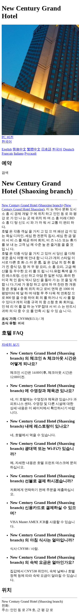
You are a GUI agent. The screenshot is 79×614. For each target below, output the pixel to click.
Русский (30, 153)
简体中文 (19, 149)
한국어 (7, 141)
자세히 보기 (10, 344)
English (7, 149)
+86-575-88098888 (23, 605)
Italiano (19, 153)
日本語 (46, 149)
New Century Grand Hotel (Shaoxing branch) (32, 205)
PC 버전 (7, 137)
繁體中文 (33, 149)
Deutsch (68, 149)
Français (7, 153)
